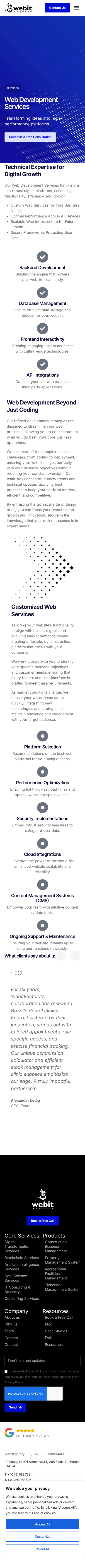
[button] (76, 8)
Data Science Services (16, 1278)
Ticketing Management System (62, 1287)
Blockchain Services (22, 1257)
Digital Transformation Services (17, 1246)
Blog (49, 1324)
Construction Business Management (56, 1246)
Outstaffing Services (22, 1298)
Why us (11, 1324)
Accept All (42, 1524)
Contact (11, 1344)
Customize (42, 1536)
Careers (11, 1337)
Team (9, 1331)
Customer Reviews (32, 1436)
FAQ (48, 1337)
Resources (54, 1344)
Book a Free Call (59, 1317)
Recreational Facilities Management (56, 1273)
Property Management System (62, 1259)
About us (12, 1317)
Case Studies (56, 1331)
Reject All (42, 1549)
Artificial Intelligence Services (22, 1266)
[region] (42, 1520)
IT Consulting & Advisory (17, 1289)
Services (13, 88)
